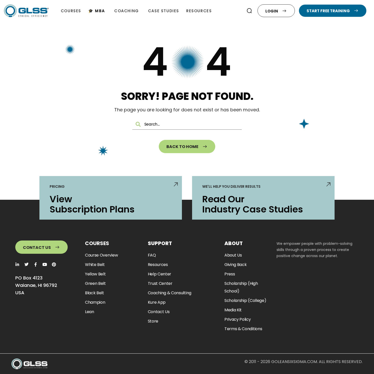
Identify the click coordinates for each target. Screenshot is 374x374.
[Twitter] (26, 264)
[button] (249, 11)
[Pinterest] (54, 264)
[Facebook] (36, 264)
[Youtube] (45, 264)
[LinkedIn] (17, 264)
